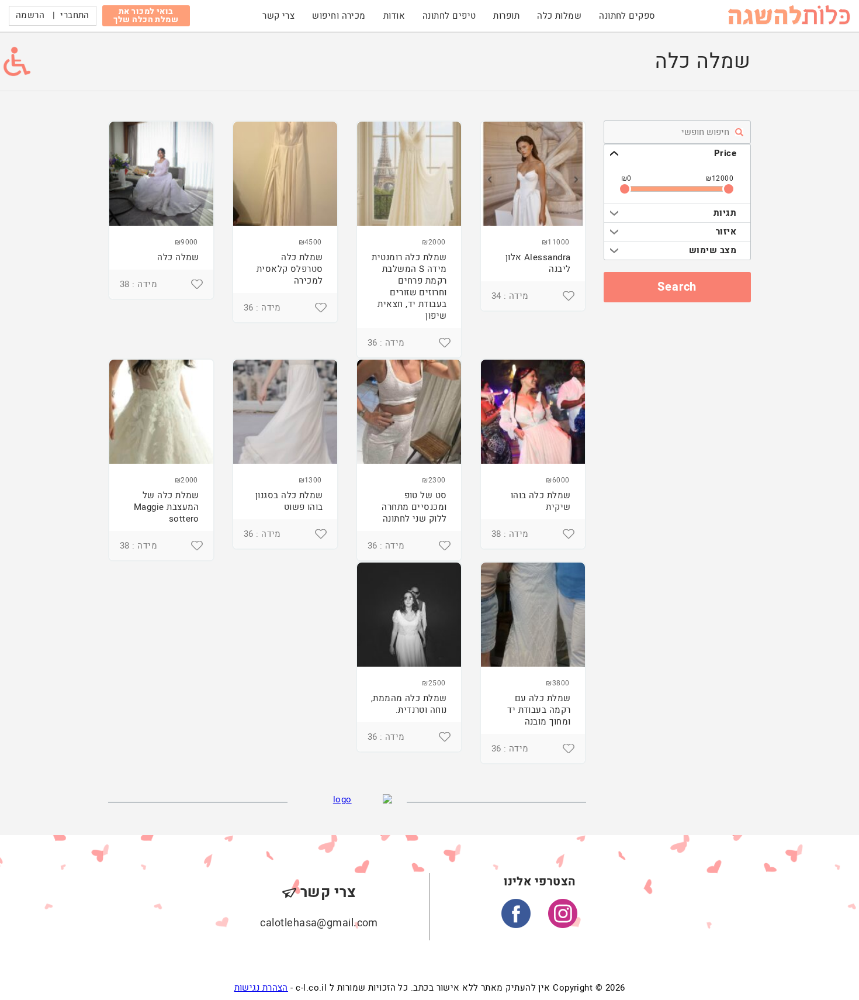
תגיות (724, 212)
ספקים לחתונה (627, 15)
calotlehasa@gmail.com (318, 923)
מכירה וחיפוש (338, 15)
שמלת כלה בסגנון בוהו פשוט (289, 501)
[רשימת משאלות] (568, 296)
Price (725, 153)
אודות (394, 15)
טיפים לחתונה (449, 15)
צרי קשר (278, 15)
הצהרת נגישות (261, 987)
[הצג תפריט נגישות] (17, 61)
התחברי (74, 15)
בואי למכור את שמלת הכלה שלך (145, 15)
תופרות (506, 15)
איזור (726, 231)
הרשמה (30, 15)
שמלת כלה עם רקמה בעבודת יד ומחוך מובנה (538, 710)
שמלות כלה (559, 15)
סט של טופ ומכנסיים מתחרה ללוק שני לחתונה (414, 507)
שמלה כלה (178, 257)
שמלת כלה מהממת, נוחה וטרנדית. (409, 704)
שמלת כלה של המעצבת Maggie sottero (166, 507)
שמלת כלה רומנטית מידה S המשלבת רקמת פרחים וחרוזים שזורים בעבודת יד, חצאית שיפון (409, 286)
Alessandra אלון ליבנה (538, 263)
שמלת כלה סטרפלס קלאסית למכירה (290, 269)
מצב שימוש (712, 250)
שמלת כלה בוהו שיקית (541, 501)
